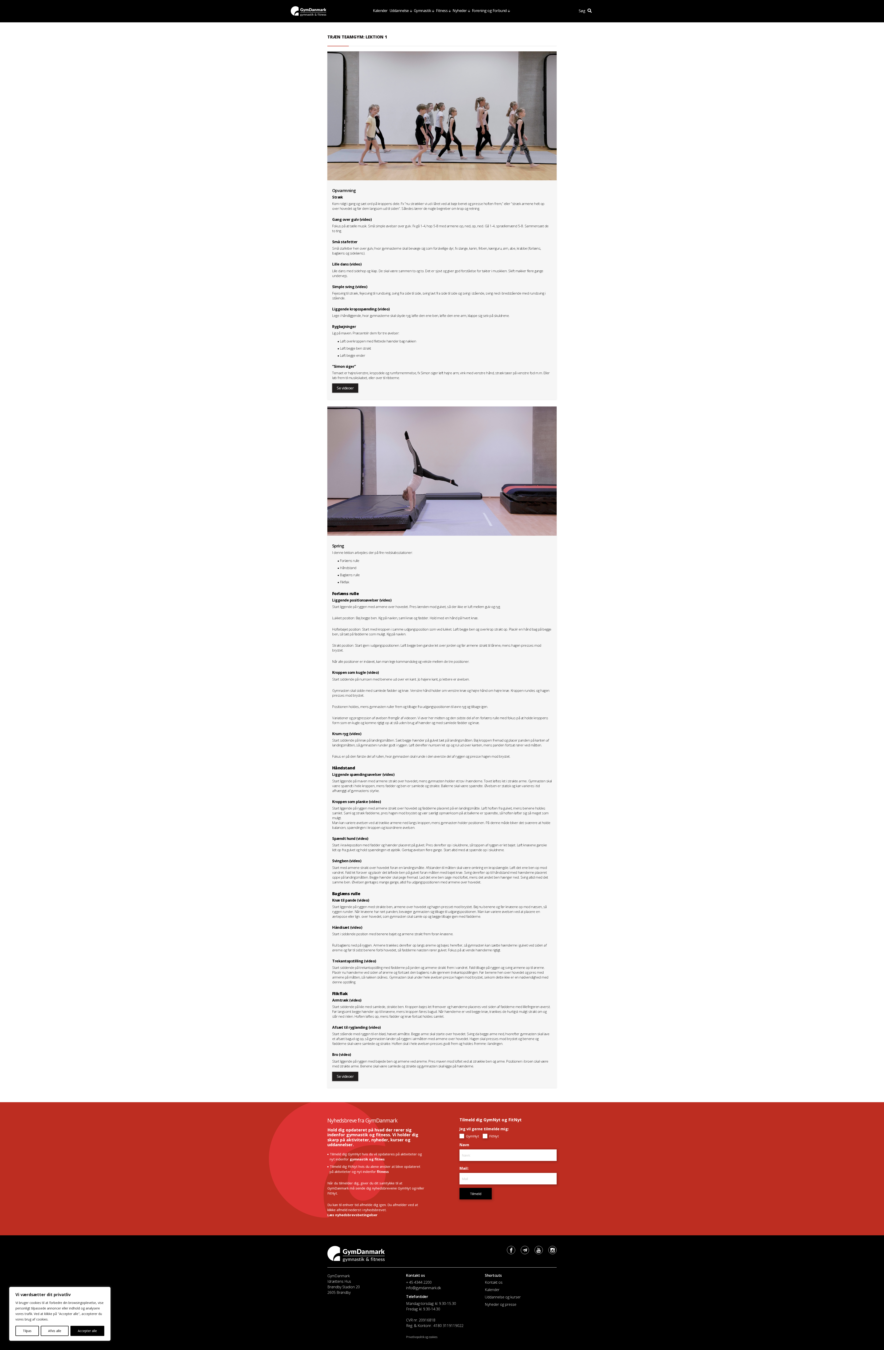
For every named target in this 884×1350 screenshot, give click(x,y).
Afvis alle (54, 1331)
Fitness (442, 10)
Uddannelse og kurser (503, 1297)
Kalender (380, 10)
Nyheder (460, 10)
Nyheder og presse (500, 1304)
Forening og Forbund (489, 10)
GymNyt (472, 1136)
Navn (465, 1144)
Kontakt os (494, 1282)
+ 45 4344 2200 (419, 1282)
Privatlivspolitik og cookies (421, 1337)
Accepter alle (87, 1331)
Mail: (465, 1168)
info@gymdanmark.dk (423, 1287)
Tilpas (27, 1331)
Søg (582, 10)
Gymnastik (422, 10)
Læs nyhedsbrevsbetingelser (352, 1215)
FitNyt (493, 1136)
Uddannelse (399, 10)
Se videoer (345, 388)
